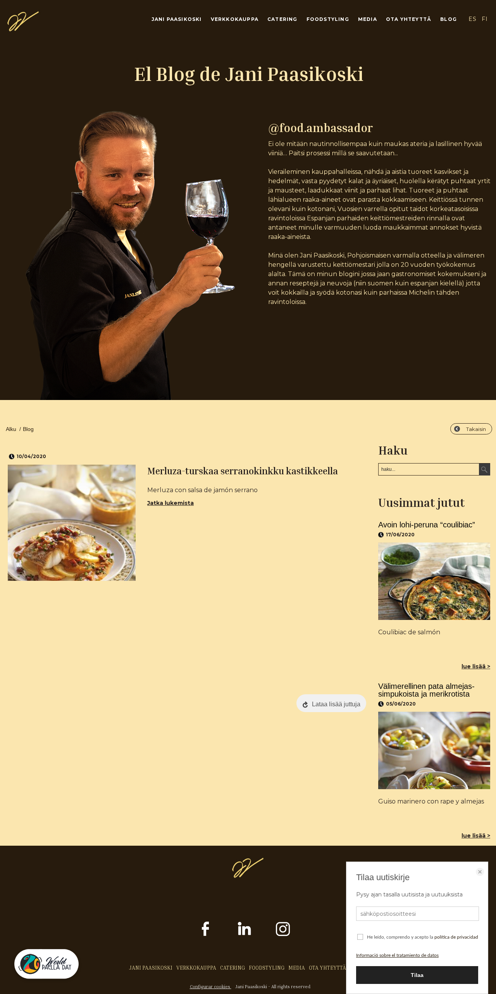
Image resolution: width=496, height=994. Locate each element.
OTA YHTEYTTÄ (408, 19)
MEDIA (367, 19)
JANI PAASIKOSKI (177, 19)
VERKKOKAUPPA (234, 19)
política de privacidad (456, 937)
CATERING (282, 19)
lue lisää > (476, 666)
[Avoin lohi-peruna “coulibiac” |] (434, 581)
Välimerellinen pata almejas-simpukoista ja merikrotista (426, 690)
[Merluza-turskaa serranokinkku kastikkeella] (72, 523)
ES (472, 18)
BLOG (448, 19)
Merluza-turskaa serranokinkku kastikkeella (242, 470)
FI (485, 18)
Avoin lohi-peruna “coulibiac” (426, 524)
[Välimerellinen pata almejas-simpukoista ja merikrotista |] (434, 750)
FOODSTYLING (328, 19)
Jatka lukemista (170, 503)
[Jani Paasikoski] (23, 29)
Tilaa (417, 975)
